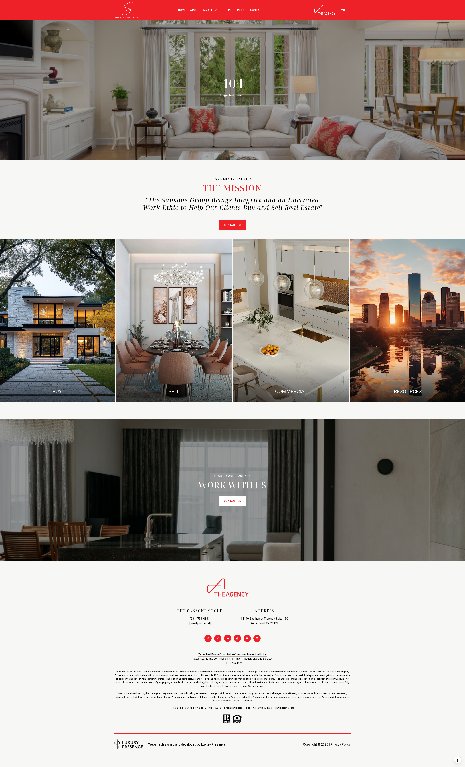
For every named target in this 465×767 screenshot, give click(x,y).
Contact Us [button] (232, 225)
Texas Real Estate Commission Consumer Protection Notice (232, 654)
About (208, 10)
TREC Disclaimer (232, 663)
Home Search (188, 10)
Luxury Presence (213, 744)
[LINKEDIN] (227, 638)
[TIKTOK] (237, 638)
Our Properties (233, 10)
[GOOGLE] (257, 638)
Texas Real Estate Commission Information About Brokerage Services (233, 658)
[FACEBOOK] (208, 638)
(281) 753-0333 (200, 618)
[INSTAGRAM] (217, 638)
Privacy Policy (341, 744)
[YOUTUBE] (247, 638)
